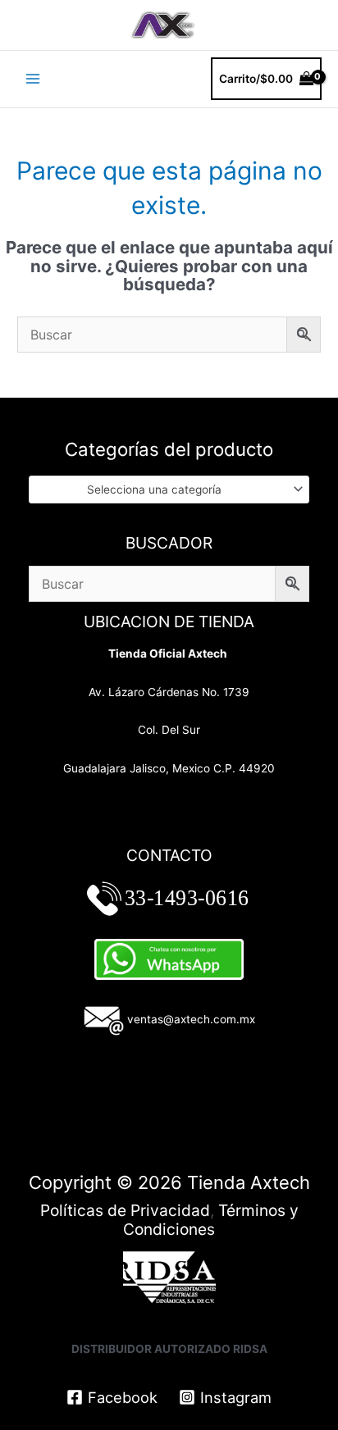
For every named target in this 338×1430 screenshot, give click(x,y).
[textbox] (162, 489)
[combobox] (169, 489)
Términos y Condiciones (211, 1219)
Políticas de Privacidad (125, 1210)
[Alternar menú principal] (32, 79)
